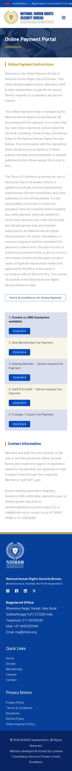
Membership (14, 669)
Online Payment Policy (20, 724)
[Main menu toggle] (63, 17)
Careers (11, 675)
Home (10, 658)
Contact (11, 680)
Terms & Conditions (19, 708)
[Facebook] (16, 591)
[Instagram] (8, 591)
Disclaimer (13, 713)
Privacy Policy (15, 703)
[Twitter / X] (34, 591)
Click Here (19, 331)
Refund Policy (15, 719)
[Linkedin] (25, 591)
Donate (10, 664)
